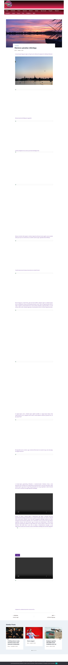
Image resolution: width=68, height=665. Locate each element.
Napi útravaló (43, 10)
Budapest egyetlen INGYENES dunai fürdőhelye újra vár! (51, 642)
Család (13, 13)
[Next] (60, 638)
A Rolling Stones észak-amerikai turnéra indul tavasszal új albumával (14, 642)
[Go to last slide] (8, 638)
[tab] (32, 650)
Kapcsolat (25, 10)
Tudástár (36, 10)
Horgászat (28, 13)
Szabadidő (7, 13)
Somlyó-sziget (15, 616)
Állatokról (57, 10)
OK (56, 663)
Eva (16, 50)
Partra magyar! (31, 641)
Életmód (31, 10)
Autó (23, 13)
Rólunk (18, 10)
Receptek (50, 10)
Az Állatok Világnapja (51, 616)
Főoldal (6, 10)
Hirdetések (13, 10)
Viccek (18, 13)
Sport (34, 13)
